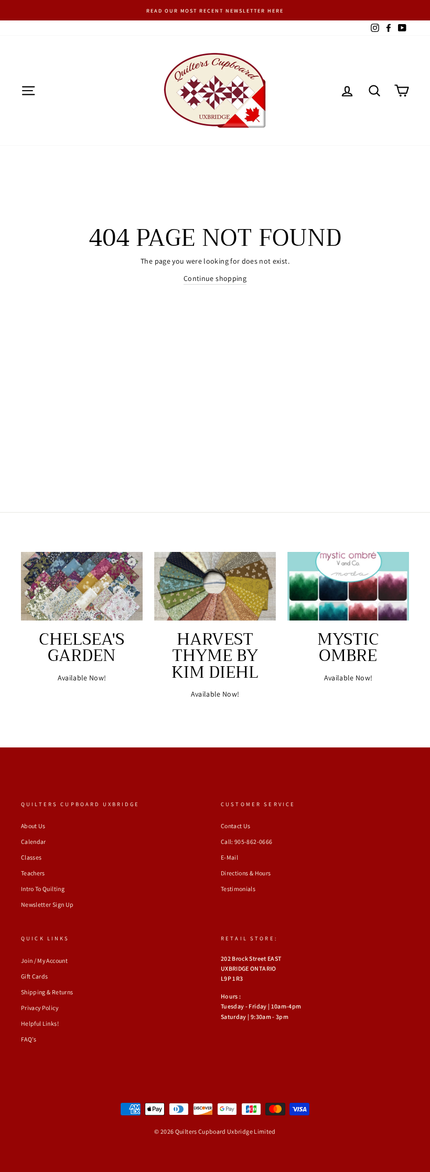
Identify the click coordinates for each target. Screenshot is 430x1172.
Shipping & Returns (47, 992)
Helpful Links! (40, 1023)
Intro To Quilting (42, 889)
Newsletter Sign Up (47, 904)
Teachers (33, 873)
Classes (31, 857)
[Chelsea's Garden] (82, 586)
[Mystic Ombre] (348, 586)
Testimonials (238, 889)
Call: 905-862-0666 (246, 841)
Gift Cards (34, 976)
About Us (33, 826)
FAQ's (29, 1039)
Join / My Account (44, 960)
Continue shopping (215, 278)
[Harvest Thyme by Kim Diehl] (215, 586)
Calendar (33, 841)
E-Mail (229, 857)
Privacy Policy (39, 1008)
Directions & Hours (246, 873)
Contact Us (236, 826)
